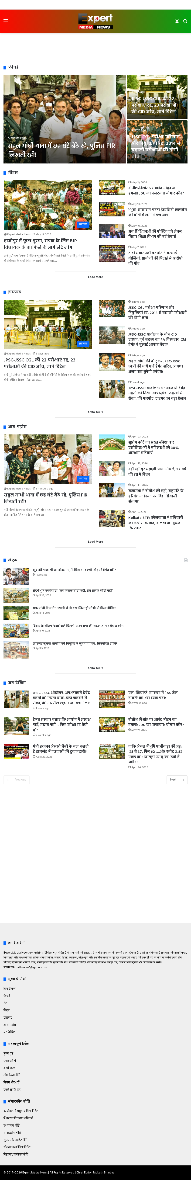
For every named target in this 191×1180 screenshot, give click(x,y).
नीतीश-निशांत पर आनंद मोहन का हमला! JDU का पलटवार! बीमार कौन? (156, 191)
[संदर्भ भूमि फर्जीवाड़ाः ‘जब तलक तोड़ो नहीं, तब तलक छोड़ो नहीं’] (16, 595)
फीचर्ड (6, 996)
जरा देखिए (9, 1032)
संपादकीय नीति (12, 1133)
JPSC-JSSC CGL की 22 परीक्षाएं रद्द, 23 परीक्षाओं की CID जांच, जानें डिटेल (154, 105)
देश (5, 1003)
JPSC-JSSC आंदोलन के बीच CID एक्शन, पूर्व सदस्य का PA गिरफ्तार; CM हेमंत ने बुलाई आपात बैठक (157, 340)
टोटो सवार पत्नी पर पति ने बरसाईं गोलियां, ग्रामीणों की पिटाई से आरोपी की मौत (155, 258)
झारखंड (7, 1017)
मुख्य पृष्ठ (8, 1053)
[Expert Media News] (95, 21)
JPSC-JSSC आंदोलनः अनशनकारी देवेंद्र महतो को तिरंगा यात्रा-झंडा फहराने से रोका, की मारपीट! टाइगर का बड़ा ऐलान (157, 393)
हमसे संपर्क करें (11, 1089)
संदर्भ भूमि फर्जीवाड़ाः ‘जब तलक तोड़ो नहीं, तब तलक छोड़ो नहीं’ (73, 590)
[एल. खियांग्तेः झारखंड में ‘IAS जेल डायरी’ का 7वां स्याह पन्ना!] (112, 699)
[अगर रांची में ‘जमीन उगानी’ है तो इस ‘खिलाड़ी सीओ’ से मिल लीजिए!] (16, 613)
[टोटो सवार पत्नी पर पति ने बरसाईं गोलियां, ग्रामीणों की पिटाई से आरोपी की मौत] (112, 253)
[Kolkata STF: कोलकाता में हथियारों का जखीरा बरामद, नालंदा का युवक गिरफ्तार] (112, 518)
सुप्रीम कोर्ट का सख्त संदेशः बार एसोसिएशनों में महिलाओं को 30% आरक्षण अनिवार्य (153, 448)
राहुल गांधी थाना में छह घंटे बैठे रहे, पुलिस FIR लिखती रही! (61, 151)
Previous (20, 779)
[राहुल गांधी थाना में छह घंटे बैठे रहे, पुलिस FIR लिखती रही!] (64, 119)
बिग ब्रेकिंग (9, 988)
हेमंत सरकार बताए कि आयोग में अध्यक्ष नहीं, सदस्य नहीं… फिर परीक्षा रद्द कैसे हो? (62, 725)
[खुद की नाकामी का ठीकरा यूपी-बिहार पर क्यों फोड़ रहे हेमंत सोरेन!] (16, 576)
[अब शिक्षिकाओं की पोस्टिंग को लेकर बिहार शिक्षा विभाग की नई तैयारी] (112, 231)
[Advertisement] (95, 48)
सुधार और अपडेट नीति (15, 1140)
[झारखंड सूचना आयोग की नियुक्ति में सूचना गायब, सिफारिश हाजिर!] (16, 649)
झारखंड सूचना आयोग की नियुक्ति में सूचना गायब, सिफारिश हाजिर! (75, 643)
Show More (95, 412)
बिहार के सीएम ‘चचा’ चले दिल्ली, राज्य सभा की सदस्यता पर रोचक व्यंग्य (78, 626)
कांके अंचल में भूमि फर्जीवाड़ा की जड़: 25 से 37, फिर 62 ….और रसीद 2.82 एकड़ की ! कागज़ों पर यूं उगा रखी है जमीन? (155, 754)
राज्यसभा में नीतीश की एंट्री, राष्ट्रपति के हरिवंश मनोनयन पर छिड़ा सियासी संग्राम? (156, 496)
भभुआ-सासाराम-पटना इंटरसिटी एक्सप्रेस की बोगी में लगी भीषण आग (157, 212)
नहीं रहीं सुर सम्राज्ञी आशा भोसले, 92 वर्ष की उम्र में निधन (157, 472)
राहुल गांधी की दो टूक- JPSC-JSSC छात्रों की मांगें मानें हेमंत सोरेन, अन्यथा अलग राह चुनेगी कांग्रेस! (155, 366)
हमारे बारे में (9, 1061)
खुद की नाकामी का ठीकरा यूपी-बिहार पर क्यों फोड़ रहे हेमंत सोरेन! (75, 570)
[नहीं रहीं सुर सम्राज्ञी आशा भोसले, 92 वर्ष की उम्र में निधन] (112, 468)
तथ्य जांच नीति (11, 1125)
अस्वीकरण (9, 1068)
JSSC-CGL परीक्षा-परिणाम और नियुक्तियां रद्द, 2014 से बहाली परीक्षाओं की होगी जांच (155, 146)
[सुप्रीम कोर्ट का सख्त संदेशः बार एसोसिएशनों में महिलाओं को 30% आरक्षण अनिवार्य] (112, 442)
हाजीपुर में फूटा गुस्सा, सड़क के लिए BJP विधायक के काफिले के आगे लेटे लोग (40, 244)
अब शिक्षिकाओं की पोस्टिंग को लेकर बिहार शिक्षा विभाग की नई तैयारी (155, 234)
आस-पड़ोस (9, 1025)
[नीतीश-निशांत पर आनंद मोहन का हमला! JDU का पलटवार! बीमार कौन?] (112, 187)
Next (173, 779)
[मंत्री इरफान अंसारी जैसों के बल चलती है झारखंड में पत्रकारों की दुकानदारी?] (16, 751)
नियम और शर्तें (11, 1082)
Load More (95, 277)
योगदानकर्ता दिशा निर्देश (17, 1147)
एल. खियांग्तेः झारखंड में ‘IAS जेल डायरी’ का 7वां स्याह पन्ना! (153, 695)
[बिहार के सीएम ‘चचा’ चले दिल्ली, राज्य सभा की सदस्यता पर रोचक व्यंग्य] (16, 631)
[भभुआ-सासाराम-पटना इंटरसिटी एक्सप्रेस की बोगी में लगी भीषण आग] (112, 209)
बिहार (6, 1010)
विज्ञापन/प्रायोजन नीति (15, 1154)
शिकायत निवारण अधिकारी (18, 1118)
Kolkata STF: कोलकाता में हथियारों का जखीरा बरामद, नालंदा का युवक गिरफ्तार (155, 523)
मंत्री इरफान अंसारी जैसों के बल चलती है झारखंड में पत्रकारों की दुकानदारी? (61, 749)
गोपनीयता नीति (11, 1075)
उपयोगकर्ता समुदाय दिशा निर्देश (20, 1111)
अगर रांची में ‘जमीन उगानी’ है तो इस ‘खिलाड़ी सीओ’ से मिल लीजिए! (74, 608)
